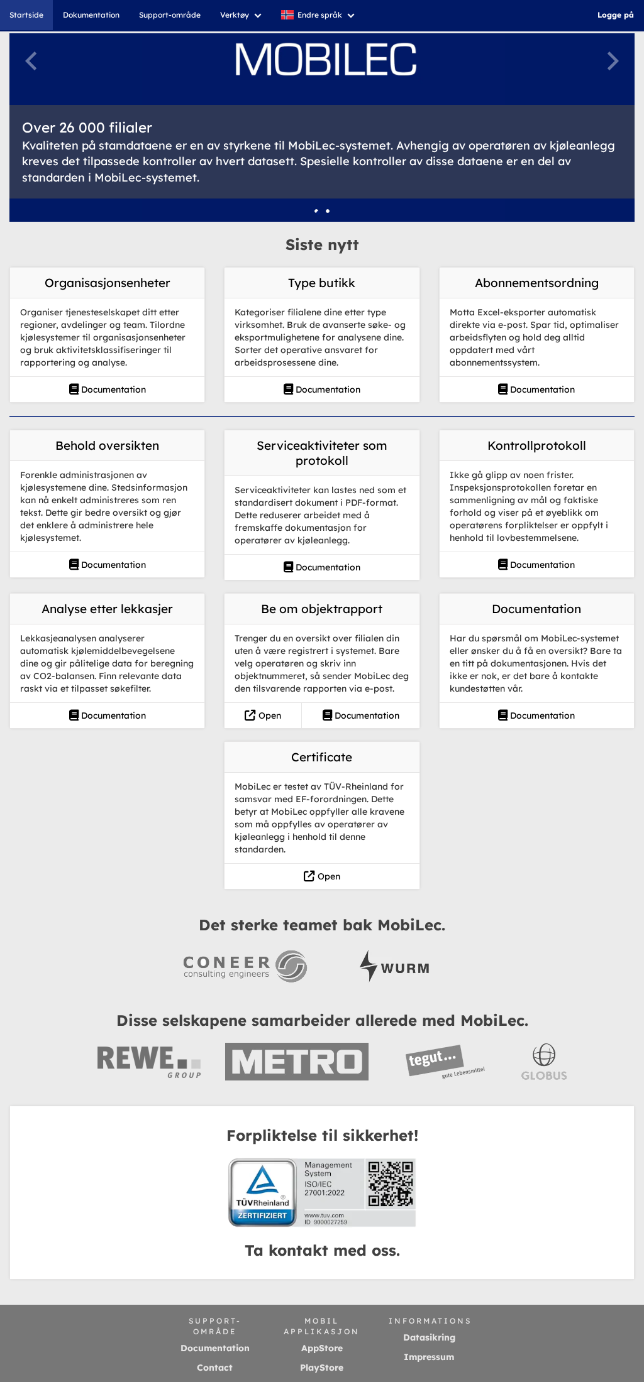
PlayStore (321, 1367)
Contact (215, 1367)
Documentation (112, 389)
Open (268, 715)
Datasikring (429, 1337)
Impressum (429, 1357)
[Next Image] (613, 61)
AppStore (322, 1348)
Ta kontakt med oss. (322, 1250)
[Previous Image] (31, 61)
